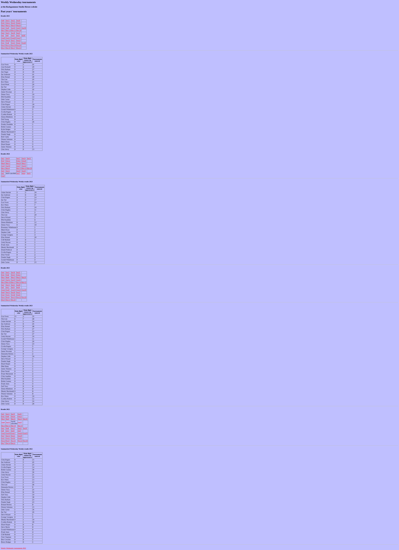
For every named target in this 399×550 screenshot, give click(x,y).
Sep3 (3, 40)
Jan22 (13, 20)
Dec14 (8, 443)
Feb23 (20, 416)
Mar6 (3, 163)
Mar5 (3, 25)
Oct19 (13, 438)
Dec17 (13, 48)
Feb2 (3, 416)
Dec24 (18, 48)
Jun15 (13, 428)
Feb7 (3, 161)
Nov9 (8, 441)
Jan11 (8, 272)
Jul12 (7, 287)
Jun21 (13, 285)
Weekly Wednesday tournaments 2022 (13, 548)
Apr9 (7, 28)
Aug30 (24, 290)
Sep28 (20, 436)
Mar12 (8, 25)
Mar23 (20, 419)
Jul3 (2, 173)
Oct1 (3, 43)
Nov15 (13, 297)
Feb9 (7, 416)
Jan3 (2, 158)
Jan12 (8, 414)
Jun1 (2, 428)
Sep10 (8, 40)
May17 (13, 282)
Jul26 (18, 287)
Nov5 (3, 45)
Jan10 (8, 158)
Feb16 (13, 416)
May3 (3, 282)
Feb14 (8, 161)
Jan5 (2, 414)
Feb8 (7, 275)
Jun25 (18, 33)
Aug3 (3, 433)
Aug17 (13, 433)
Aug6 (3, 38)
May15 (19, 168)
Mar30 (25, 419)
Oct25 (18, 295)
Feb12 (8, 23)
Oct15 (13, 43)
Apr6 (3, 422)
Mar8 (7, 277)
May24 (18, 282)
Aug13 (8, 38)
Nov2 (3, 441)
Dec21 (13, 443)
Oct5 (3, 438)
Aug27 (18, 38)
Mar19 (13, 25)
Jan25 (18, 272)
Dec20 (13, 300)
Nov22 (18, 297)
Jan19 (13, 414)
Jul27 (19, 431)
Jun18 (13, 33)
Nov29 (24, 297)
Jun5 (2, 171)
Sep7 (3, 436)
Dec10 (8, 48)
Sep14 (8, 436)
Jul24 (23, 173)
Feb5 (3, 23)
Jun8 (7, 428)
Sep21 (13, 436)
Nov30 (25, 441)
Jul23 (18, 35)
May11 (8, 426)
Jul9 (7, 35)
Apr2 (3, 28)
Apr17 (19, 166)
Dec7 (3, 443)
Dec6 (3, 300)
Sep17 (13, 40)
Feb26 (18, 23)
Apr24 (24, 166)
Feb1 (3, 275)
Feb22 (18, 275)
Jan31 (29, 158)
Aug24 (20, 433)
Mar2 (3, 419)
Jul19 (13, 287)
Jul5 (2, 287)
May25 (20, 426)
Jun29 (25, 428)
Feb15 (13, 275)
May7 (3, 30)
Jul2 (2, 35)
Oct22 (18, 43)
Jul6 (2, 431)
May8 (8, 168)
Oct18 (13, 295)
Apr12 (8, 280)
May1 (3, 168)
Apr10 (8, 166)
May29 (29, 168)
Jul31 (29, 173)
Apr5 (3, 280)
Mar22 (18, 277)
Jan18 (13, 272)
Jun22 (20, 428)
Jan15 (8, 20)
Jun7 (2, 285)
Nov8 (8, 297)
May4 (3, 426)
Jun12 (8, 171)
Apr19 (13, 280)
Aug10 (8, 433)
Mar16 (13, 419)
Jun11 (8, 33)
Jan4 (2, 272)
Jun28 (18, 285)
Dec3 (3, 48)
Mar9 (7, 419)
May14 (8, 30)
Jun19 (18, 171)
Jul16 (13, 35)
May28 (18, 30)
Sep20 (13, 292)
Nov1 (3, 297)
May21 (13, 30)
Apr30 (24, 28)
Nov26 (18, 45)
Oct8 (7, 43)
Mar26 (18, 25)
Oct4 (3, 295)
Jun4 (2, 33)
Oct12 (8, 438)
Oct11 (8, 295)
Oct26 (20, 438)
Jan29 (18, 20)
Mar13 (8, 163)
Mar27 (24, 163)
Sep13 (8, 292)
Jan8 (2, 20)
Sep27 (18, 292)
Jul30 (23, 35)
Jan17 (18, 158)
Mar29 (24, 277)
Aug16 (13, 290)
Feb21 (19, 161)
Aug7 (3, 176)
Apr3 (3, 166)
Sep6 (3, 292)
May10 (8, 282)
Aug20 (13, 38)
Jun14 (8, 285)
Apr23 (18, 28)
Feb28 (24, 161)
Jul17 (18, 173)
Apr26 (18, 280)
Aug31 (25, 433)
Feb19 (13, 23)
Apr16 (13, 28)
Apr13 (8, 422)
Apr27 (20, 422)
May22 (24, 168)
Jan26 (20, 414)
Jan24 (24, 158)
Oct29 (24, 43)
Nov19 (13, 45)
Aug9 (8, 290)
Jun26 (24, 171)
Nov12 (8, 45)
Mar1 (3, 277)
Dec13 (8, 300)
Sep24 (18, 40)
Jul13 (7, 431)
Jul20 (13, 431)
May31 (24, 282)
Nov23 (20, 441)
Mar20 (19, 163)
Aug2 (3, 290)
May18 (13, 426)
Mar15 (13, 277)
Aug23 (18, 290)
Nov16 (13, 441)
